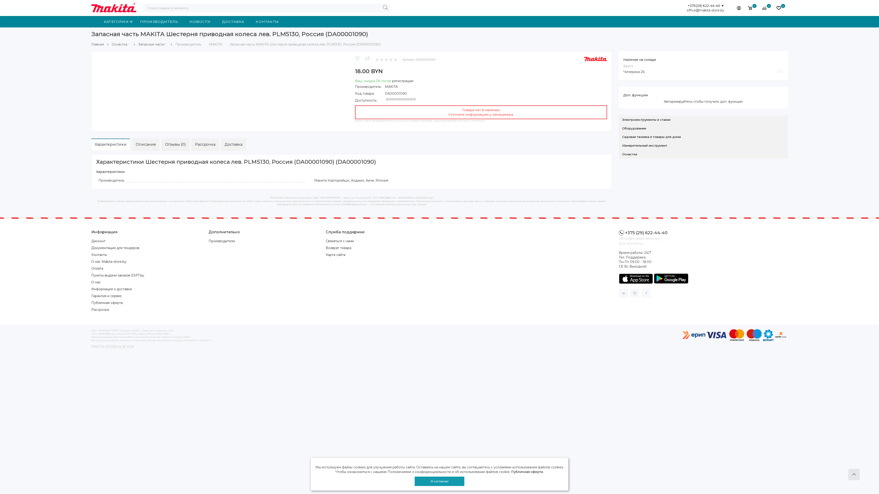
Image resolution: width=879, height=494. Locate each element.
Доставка (233, 21)
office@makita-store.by (705, 10)
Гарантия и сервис (106, 296)
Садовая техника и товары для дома (651, 137)
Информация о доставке (111, 289)
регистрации (402, 81)
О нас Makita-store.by (108, 262)
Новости (200, 21)
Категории (116, 21)
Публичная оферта (107, 303)
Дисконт (98, 241)
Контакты (267, 21)
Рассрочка (205, 144)
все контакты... (632, 243)
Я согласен (439, 481)
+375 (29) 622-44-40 (646, 232)
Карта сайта (335, 255)
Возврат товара (338, 248)
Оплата (97, 268)
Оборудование (634, 128)
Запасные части (151, 44)
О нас (96, 282)
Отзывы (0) (175, 144)
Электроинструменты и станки (646, 119)
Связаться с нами (340, 241)
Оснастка (119, 44)
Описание (146, 144)
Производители (222, 241)
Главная (97, 44)
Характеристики (111, 144)
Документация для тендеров (115, 248)
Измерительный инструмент (644, 145)
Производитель (159, 21)
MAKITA (391, 87)
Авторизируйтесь (678, 101)
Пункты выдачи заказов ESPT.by (117, 275)
